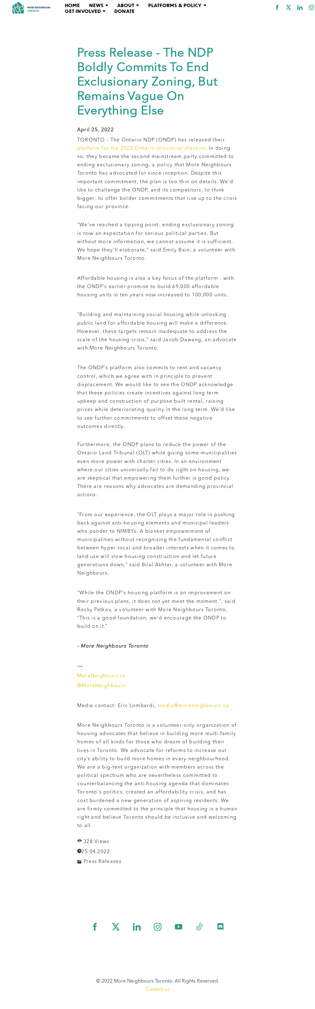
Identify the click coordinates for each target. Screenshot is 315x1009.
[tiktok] (199, 926)
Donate (124, 11)
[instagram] (311, 7)
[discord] (220, 926)
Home (72, 5)
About (125, 5)
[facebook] (277, 7)
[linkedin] (300, 7)
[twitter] (288, 7)
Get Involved (83, 11)
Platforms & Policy (175, 5)
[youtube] (178, 926)
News (96, 5)
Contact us (157, 989)
